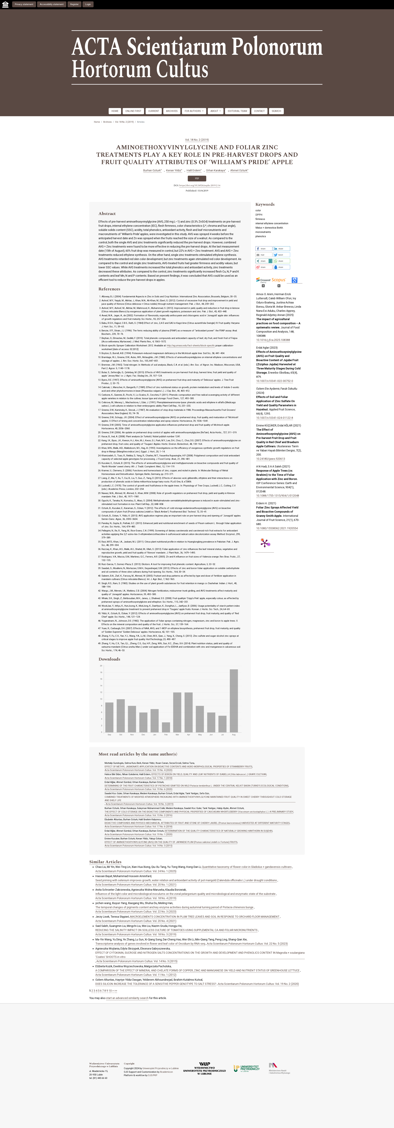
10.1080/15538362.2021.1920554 (277, 528)
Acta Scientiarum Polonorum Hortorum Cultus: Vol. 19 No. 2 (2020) (258, 983)
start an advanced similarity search (127, 998)
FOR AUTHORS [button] (193, 111)
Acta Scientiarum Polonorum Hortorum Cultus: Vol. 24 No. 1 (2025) (135, 871)
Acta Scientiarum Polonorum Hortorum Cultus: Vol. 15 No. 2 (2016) (138, 815)
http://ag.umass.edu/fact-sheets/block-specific (191, 345)
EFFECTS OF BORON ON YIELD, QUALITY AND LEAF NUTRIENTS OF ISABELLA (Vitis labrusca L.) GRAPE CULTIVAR (208, 774)
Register (74, 4)
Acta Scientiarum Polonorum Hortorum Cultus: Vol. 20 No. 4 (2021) (135, 921)
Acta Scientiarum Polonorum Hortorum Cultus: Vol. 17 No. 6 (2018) (138, 826)
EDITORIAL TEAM (237, 111)
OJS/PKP (152, 1075)
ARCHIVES (172, 111)
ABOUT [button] (215, 111)
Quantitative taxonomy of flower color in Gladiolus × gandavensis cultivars (247, 866)
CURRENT (153, 111)
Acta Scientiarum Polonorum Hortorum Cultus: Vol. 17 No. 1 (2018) (138, 778)
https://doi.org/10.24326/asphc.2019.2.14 (199, 185)
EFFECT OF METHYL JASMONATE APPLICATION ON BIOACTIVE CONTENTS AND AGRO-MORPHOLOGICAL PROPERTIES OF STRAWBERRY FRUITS (178, 766)
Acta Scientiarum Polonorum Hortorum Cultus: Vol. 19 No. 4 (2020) (138, 770)
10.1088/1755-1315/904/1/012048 (277, 495)
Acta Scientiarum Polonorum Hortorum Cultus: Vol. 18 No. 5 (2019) (139, 804)
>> (115, 990)
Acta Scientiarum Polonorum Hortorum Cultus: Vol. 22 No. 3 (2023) (135, 911)
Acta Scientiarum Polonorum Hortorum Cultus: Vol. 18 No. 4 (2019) (135, 898)
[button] (263, 248)
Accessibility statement (52, 4)
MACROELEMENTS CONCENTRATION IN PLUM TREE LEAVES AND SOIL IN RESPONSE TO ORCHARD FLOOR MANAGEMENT (204, 916)
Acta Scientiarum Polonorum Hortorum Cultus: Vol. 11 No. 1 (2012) (135, 974)
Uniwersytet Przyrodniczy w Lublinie (161, 1068)
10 (110, 990)
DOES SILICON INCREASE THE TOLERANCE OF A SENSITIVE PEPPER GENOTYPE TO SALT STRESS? (155, 983)
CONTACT (259, 111)
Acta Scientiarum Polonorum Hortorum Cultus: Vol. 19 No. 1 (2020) (138, 834)
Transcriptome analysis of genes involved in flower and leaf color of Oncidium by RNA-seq (150, 943)
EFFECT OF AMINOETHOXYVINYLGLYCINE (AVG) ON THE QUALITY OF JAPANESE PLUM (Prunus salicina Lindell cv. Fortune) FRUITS (171, 842)
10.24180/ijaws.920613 (270, 458)
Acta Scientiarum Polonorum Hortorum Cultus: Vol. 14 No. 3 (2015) (136, 961)
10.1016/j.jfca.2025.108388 (273, 340)
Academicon (166, 1072)
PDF (197, 178)
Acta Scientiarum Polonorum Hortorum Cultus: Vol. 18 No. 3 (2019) (135, 934)
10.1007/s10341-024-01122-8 (274, 417)
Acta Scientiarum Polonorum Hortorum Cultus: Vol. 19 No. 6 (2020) (138, 789)
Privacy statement (24, 4)
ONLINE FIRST (133, 111)
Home (97, 122)
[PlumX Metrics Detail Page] (264, 543)
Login (88, 4)
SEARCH (276, 111)
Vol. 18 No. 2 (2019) (124, 122)
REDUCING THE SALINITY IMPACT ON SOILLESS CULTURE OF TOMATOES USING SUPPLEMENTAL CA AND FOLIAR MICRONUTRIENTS (176, 930)
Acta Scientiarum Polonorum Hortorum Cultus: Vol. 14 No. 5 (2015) (138, 845)
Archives (107, 122)
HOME (114, 111)
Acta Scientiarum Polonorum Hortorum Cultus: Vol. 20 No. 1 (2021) (135, 884)
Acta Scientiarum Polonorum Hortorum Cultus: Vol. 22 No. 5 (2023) (247, 943)
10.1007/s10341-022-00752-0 (274, 381)
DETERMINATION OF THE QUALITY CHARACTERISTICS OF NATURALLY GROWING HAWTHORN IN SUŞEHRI (218, 830)
